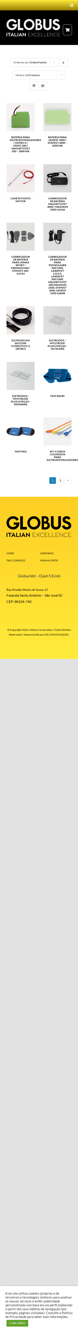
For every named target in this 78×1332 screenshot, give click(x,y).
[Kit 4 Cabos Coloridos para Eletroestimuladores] (57, 420)
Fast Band (57, 396)
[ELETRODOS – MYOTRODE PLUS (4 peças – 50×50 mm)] (57, 308)
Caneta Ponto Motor (20, 200)
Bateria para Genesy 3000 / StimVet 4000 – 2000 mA (57, 141)
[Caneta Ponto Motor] (20, 166)
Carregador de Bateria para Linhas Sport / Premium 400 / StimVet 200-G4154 (20, 265)
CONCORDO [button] (17, 1323)
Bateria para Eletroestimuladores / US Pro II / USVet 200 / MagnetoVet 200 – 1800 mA (25, 144)
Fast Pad (21, 451)
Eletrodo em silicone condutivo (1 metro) (20, 344)
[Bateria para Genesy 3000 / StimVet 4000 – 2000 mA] (57, 105)
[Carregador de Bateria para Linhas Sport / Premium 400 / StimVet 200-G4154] (20, 225)
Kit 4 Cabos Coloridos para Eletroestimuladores (62, 456)
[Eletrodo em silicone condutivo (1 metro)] (20, 308)
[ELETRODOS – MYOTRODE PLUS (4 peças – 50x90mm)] (20, 364)
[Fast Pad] (20, 420)
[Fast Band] (57, 364)
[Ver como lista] (42, 85)
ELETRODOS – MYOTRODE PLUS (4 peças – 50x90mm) (21, 400)
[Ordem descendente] (63, 62)
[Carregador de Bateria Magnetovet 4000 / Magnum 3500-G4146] (57, 166)
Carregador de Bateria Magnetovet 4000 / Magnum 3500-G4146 (57, 204)
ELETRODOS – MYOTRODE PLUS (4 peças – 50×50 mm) (57, 344)
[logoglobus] (39, 517)
